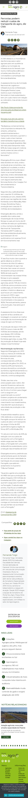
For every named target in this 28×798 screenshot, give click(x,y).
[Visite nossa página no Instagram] (13, 2)
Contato (7, 777)
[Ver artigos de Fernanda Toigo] (3, 33)
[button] (1, 745)
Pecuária (7, 770)
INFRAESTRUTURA (9, 14)
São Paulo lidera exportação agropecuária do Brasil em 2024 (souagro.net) (13, 109)
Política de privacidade (16, 795)
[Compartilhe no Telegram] (18, 40)
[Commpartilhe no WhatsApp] (15, 40)
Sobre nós (21, 768)
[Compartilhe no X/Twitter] (18, 523)
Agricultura (8, 768)
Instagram (14, 626)
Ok (6, 795)
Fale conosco (22, 777)
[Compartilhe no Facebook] (15, 523)
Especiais (7, 775)
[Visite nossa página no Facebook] (10, 2)
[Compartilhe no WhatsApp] (21, 523)
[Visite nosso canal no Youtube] (17, 2)
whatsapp (14, 621)
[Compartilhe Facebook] (9, 40)
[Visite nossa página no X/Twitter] (12, 40)
